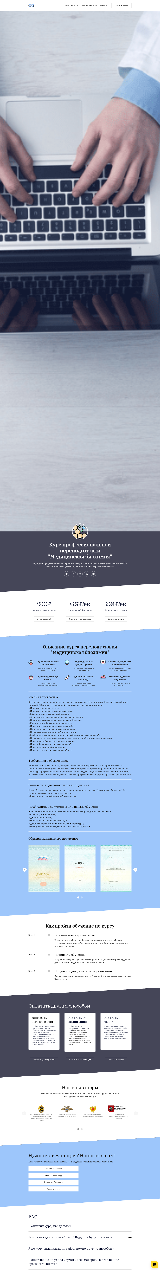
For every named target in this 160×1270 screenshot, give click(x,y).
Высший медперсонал (72, 5)
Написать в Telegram (53, 1169)
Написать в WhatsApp (53, 1175)
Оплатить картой (44, 619)
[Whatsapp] (66, 573)
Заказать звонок (121, 5)
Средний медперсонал (90, 5)
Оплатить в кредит (116, 619)
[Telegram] (73, 573)
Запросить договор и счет (44, 1060)
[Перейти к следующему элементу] (135, 870)
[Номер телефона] (86, 573)
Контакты (103, 5)
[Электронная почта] (93, 573)
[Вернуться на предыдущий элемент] (25, 870)
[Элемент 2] (82, 897)
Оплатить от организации (80, 619)
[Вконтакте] (80, 573)
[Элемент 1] (78, 897)
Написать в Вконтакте (53, 1182)
